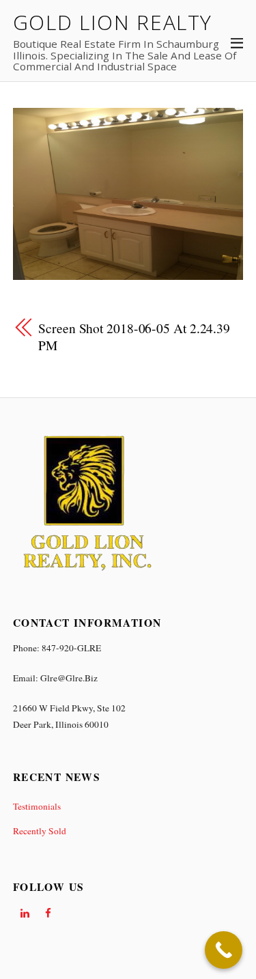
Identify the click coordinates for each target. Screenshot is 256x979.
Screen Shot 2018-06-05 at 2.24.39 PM (134, 337)
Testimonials (37, 806)
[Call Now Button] (223, 950)
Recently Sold (39, 831)
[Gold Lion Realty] (87, 573)
